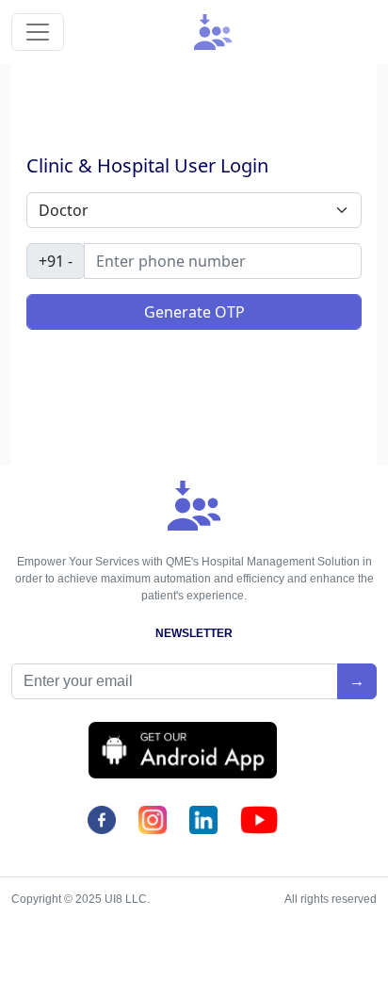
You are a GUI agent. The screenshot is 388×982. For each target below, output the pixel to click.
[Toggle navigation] (37, 32)
